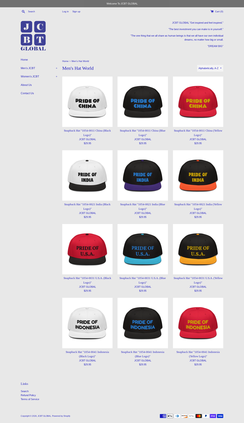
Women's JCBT (39, 76)
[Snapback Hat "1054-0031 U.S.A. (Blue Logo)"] (143, 249)
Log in (65, 11)
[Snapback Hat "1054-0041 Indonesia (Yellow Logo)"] (198, 323)
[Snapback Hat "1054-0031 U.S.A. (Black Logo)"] (87, 249)
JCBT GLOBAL (44, 416)
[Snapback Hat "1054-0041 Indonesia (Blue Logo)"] (143, 323)
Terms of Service (30, 399)
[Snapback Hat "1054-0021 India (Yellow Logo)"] (198, 175)
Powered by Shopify (61, 416)
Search (25, 391)
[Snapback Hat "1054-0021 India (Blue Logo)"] (143, 175)
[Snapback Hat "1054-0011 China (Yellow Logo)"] (198, 102)
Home (24, 59)
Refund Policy (28, 395)
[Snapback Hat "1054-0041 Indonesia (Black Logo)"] (87, 323)
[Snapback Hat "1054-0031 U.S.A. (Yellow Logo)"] (198, 249)
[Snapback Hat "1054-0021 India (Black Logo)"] (87, 175)
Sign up (76, 11)
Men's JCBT (39, 68)
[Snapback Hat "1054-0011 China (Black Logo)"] (87, 102)
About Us (26, 85)
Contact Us (27, 93)
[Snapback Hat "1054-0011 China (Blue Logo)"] (143, 102)
